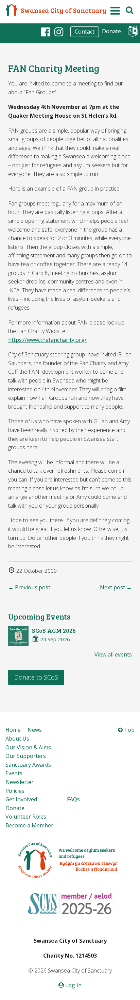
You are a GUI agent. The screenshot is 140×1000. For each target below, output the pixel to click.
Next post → (116, 587)
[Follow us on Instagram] (59, 31)
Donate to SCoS (36, 677)
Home (13, 729)
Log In (73, 985)
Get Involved (21, 799)
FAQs (73, 799)
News (35, 729)
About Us (17, 738)
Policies (14, 791)
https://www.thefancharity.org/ (47, 340)
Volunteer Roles (25, 816)
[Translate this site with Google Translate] (132, 33)
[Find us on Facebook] (45, 31)
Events (13, 773)
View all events (113, 654)
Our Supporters (25, 756)
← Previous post (29, 587)
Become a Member (29, 825)
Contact (84, 31)
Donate (111, 31)
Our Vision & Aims (28, 747)
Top (129, 729)
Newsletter (19, 782)
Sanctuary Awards (28, 764)
